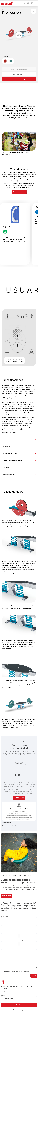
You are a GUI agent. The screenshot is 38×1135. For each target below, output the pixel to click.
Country (3, 995)
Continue (19, 1005)
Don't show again (19, 1010)
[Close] (35, 981)
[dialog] (19, 567)
